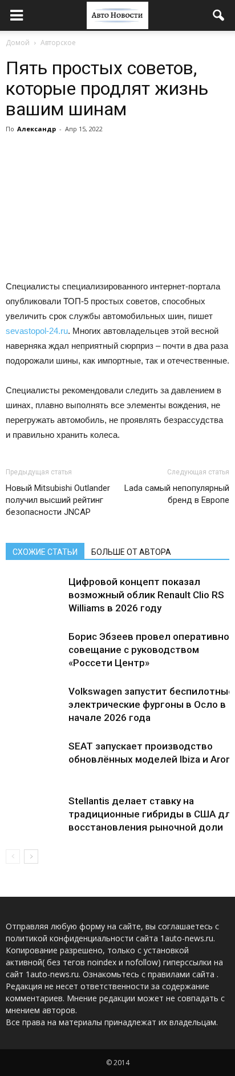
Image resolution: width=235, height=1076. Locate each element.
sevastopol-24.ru (37, 331)
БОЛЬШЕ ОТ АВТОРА (131, 552)
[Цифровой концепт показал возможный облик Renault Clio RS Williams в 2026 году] (34, 595)
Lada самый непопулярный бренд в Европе (176, 494)
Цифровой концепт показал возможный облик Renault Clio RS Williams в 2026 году (146, 595)
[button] (219, 15)
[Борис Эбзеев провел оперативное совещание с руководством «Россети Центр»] (34, 650)
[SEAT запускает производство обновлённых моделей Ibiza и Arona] (34, 759)
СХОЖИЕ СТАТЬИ (45, 552)
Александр (36, 128)
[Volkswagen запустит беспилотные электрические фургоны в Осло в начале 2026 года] (34, 704)
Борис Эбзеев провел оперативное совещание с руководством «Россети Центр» (151, 649)
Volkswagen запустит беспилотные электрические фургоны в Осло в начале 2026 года (151, 704)
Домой (18, 42)
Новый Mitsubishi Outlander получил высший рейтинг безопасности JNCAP (58, 500)
